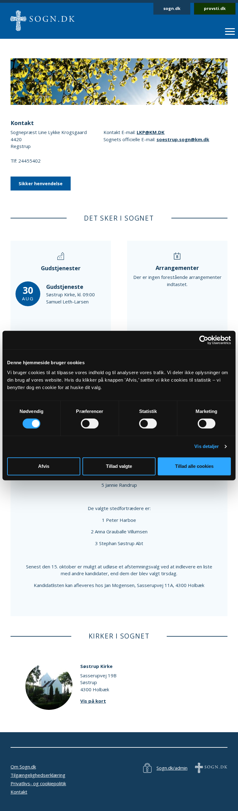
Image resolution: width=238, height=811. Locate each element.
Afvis (43, 466)
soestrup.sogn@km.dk (182, 139)
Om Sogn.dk (23, 767)
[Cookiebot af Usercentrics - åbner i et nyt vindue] (204, 340)
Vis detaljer (206, 446)
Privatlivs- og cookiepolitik (38, 783)
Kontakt (19, 792)
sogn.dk (171, 8)
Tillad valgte (119, 466)
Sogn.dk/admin (171, 768)
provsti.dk (215, 8)
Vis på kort (93, 701)
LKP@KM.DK (151, 132)
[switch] (90, 423)
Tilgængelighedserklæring (38, 775)
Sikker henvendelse (41, 183)
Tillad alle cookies (194, 466)
